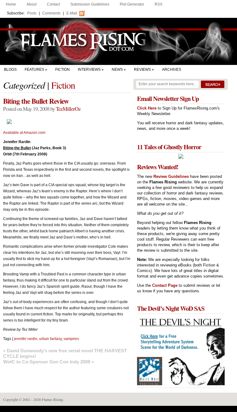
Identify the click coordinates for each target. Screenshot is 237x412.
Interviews (89, 69)
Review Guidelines (171, 176)
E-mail (71, 13)
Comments (51, 13)
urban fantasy (50, 339)
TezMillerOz (68, 108)
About (31, 4)
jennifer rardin (25, 339)
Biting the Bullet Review (36, 101)
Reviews (142, 69)
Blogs (10, 69)
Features (34, 69)
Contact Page (164, 285)
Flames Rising (118, 41)
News (117, 69)
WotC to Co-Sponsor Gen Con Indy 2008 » (48, 361)
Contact (53, 4)
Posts (31, 13)
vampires (71, 339)
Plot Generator (132, 4)
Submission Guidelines (89, 4)
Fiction (62, 69)
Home (11, 4)
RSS (158, 4)
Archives (171, 69)
